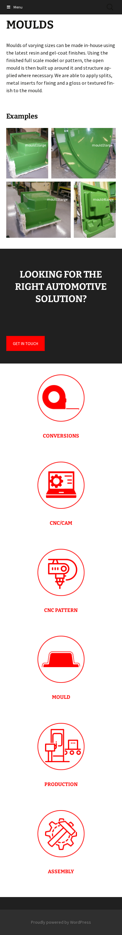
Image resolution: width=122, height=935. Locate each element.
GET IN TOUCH (25, 343)
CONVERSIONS (61, 436)
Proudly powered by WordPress (61, 922)
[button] (27, 153)
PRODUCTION (61, 784)
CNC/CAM (61, 523)
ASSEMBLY (61, 871)
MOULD (61, 697)
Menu (18, 7)
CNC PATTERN (61, 610)
